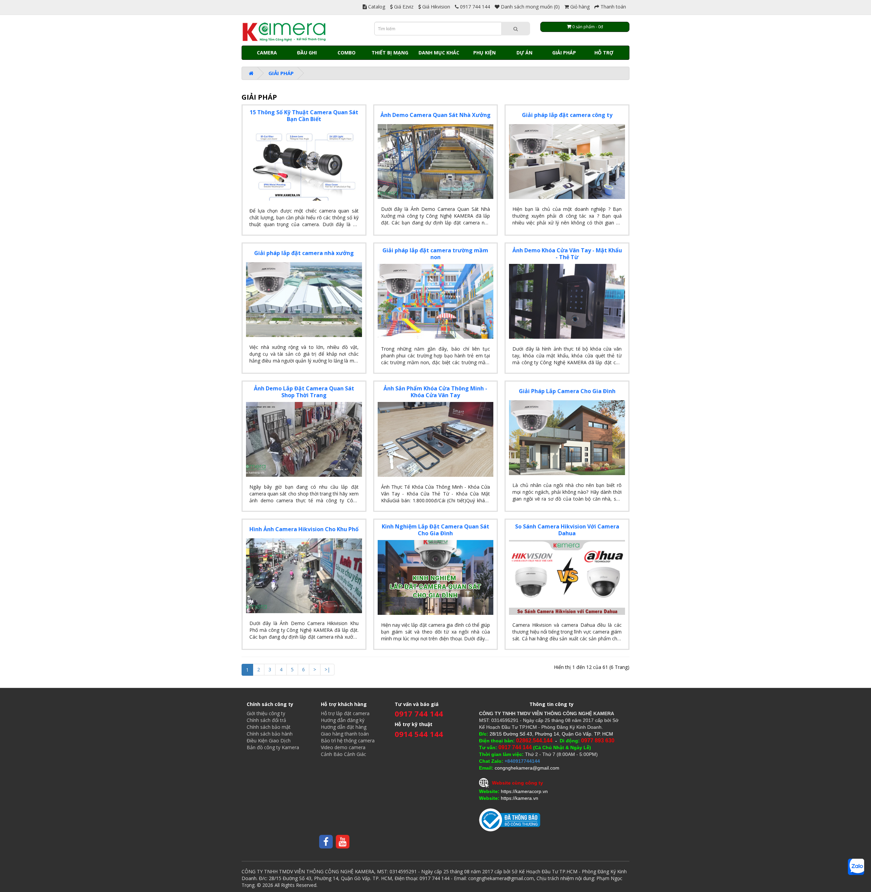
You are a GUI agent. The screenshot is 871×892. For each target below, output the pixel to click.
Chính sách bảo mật (269, 727)
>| (327, 669)
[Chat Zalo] (856, 867)
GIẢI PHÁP (564, 52)
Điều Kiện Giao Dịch (269, 740)
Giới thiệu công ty (266, 713)
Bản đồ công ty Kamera (273, 747)
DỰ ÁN (524, 52)
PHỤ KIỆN (484, 52)
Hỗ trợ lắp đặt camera (345, 713)
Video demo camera (343, 747)
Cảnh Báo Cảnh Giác (343, 754)
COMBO (347, 52)
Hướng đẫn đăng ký (342, 720)
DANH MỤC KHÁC (438, 52)
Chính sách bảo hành (270, 733)
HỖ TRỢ (603, 52)
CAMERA (267, 52)
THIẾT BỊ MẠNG (390, 52)
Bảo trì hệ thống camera (348, 740)
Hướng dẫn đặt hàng (343, 727)
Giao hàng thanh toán (345, 733)
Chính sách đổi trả (266, 720)
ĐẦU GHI (307, 52)
